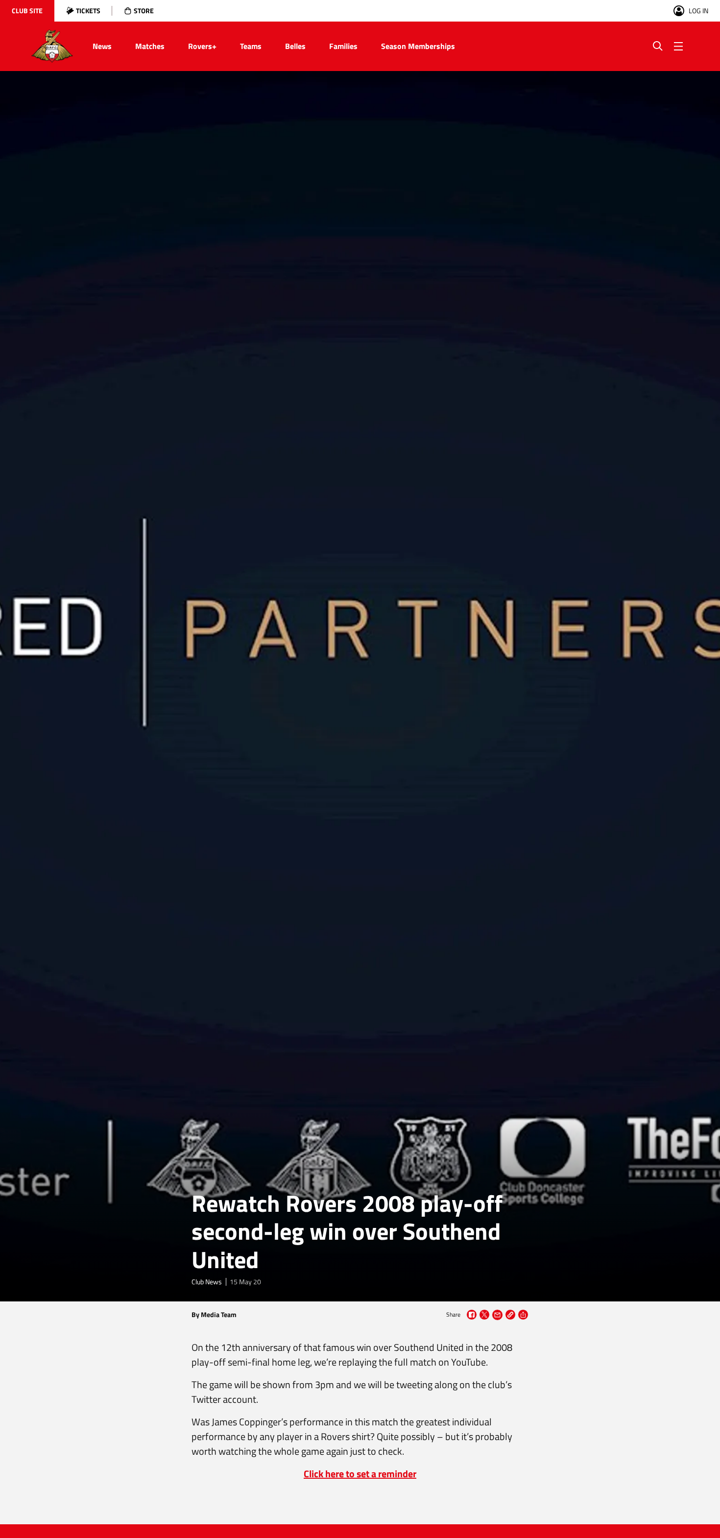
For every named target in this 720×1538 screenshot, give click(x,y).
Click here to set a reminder (360, 1473)
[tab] (27, 11)
